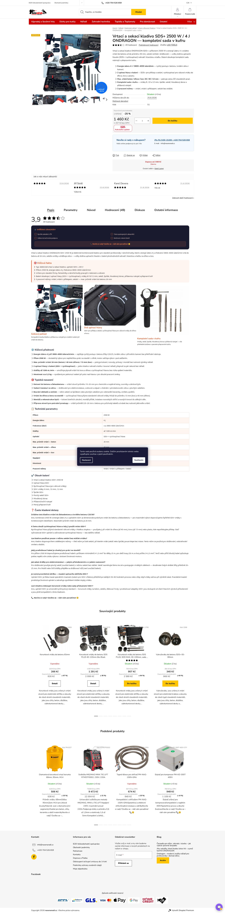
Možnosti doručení (120, 101)
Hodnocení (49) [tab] (115, 210)
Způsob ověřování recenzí (112, 893)
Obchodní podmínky (61, 3)
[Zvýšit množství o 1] (148, 121)
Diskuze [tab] (140, 210)
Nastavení (86, 460)
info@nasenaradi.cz (168, 143)
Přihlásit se (123, 863)
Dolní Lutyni (159, 168)
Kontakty (77, 854)
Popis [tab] (50, 210)
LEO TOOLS (172, 45)
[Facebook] (34, 857)
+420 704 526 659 (45, 850)
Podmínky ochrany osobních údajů (87, 865)
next (192, 670)
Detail (55, 683)
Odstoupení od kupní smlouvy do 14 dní (90, 861)
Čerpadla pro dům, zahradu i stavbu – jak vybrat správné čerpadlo (174, 845)
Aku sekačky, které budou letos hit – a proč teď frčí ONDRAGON (175, 850)
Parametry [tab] (70, 210)
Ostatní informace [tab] (166, 210)
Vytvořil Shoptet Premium (183, 910)
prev (33, 670)
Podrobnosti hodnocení (148, 45)
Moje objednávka (80, 868)
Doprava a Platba (80, 858)
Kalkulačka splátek (122, 130)
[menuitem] (43, 22)
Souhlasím (138, 460)
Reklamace (77, 851)
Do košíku (172, 120)
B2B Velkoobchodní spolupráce (39, 3)
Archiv (163, 860)
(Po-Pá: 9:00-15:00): (172, 140)
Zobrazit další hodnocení (182, 198)
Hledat (138, 12)
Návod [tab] (91, 210)
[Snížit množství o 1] (136, 121)
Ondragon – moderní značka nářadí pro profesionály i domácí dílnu (173, 855)
